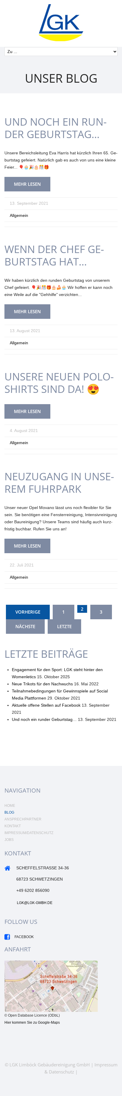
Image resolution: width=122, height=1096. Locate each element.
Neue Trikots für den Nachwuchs (42, 683)
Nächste (25, 626)
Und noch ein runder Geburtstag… (55, 128)
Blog (9, 812)
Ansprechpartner (22, 819)
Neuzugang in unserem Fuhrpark (59, 482)
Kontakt (12, 826)
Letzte (64, 626)
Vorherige (27, 612)
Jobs (9, 840)
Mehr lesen (27, 184)
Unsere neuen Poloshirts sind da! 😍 (59, 382)
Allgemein (19, 215)
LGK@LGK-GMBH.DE (34, 903)
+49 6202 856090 (32, 890)
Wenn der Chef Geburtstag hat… (54, 255)
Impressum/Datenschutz (28, 833)
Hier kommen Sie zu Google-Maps (32, 1022)
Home (9, 806)
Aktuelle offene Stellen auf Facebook (46, 705)
